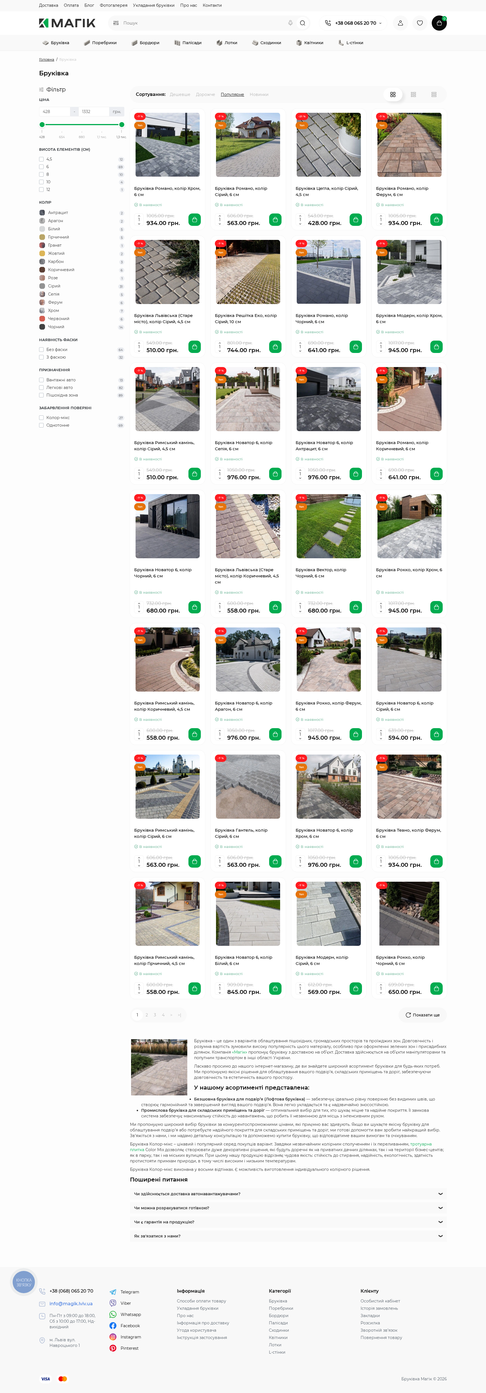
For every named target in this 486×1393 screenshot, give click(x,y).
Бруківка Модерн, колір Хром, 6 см (409, 318)
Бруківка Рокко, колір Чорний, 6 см (400, 960)
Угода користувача (196, 1330)
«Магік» (239, 1052)
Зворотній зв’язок (379, 1330)
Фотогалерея (113, 5)
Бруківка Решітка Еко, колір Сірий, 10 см (246, 318)
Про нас (188, 5)
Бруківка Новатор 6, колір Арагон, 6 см (243, 706)
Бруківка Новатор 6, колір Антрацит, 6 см (324, 445)
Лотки (275, 1344)
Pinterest (130, 1348)
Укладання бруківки (154, 5)
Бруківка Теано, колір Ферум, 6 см (408, 833)
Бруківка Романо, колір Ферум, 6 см (402, 191)
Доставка (48, 5)
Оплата (71, 5)
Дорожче (205, 94)
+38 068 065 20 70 (355, 23)
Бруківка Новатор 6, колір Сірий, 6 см (404, 706)
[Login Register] (400, 23)
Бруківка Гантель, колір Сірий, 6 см (241, 833)
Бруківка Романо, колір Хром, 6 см (167, 191)
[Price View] (434, 94)
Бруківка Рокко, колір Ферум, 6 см (328, 706)
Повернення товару (381, 1337)
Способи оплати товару (201, 1301)
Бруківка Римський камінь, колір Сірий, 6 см (164, 833)
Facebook (130, 1325)
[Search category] (116, 23)
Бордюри (279, 1315)
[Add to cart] (194, 219)
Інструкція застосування (202, 1337)
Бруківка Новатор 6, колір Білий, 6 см (243, 960)
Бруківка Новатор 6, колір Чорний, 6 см (163, 573)
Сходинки (279, 1330)
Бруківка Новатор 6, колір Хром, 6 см (324, 833)
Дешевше (180, 94)
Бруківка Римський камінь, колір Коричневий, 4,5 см (164, 706)
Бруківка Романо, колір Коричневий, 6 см (402, 445)
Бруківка (278, 1301)
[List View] (413, 94)
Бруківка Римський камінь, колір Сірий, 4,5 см (164, 445)
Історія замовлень (379, 1308)
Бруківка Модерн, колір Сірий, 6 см (322, 960)
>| (179, 1015)
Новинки (259, 94)
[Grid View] (392, 94)
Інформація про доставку (203, 1323)
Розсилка (370, 1323)
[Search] (290, 23)
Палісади (278, 1323)
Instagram (131, 1337)
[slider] (42, 124)
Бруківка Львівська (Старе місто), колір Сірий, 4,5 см (163, 318)
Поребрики (281, 1308)
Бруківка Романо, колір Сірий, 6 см (241, 191)
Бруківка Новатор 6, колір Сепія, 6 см (243, 445)
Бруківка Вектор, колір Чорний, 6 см (321, 573)
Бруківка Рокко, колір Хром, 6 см (409, 573)
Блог (89, 5)
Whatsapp (131, 1314)
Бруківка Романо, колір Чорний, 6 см (322, 318)
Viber (126, 1303)
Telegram (130, 1292)
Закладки (370, 1315)
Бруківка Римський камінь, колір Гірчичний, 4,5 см (164, 960)
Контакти (212, 5)
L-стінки (277, 1352)
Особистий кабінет (380, 1301)
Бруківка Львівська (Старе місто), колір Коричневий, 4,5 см (247, 576)
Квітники (278, 1337)
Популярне (232, 94)
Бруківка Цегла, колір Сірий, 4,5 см (327, 191)
